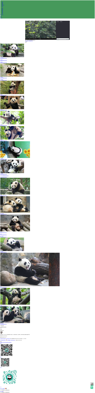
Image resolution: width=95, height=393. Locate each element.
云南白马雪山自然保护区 (3, 177)
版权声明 (10, 342)
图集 (2, 13)
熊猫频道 (92, 385)
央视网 (2, 391)
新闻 (2, 4)
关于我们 (1, 342)
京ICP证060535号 (8, 338)
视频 (2, 3)
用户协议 (4, 342)
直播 (2, 2)
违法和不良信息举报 (3, 338)
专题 (2, 6)
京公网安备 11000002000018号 (10, 340)
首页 (0, 391)
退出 (1, 16)
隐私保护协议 (7, 342)
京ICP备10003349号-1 (3, 340)
